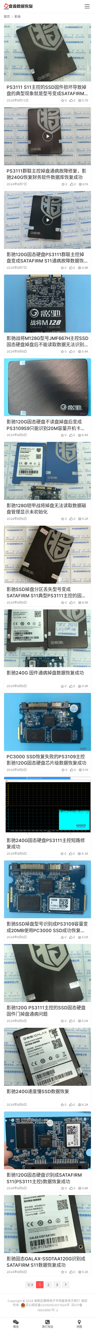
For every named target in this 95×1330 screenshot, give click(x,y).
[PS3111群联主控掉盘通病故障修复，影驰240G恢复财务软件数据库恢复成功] (47, 136)
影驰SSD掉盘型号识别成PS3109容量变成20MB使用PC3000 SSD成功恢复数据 (47, 927)
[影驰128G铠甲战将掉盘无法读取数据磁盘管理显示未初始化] (47, 471)
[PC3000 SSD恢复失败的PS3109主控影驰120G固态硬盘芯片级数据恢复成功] (47, 722)
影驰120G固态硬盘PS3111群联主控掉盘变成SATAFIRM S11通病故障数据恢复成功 (47, 258)
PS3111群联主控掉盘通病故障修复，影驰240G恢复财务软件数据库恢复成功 (46, 174)
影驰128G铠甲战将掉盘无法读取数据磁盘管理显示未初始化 (46, 509)
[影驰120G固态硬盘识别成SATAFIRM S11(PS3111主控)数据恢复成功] (47, 1141)
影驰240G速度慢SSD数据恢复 (38, 1091)
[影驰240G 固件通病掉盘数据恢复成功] (47, 638)
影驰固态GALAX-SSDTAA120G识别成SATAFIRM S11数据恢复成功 (46, 1262)
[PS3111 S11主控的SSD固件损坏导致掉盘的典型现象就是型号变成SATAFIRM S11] (47, 52)
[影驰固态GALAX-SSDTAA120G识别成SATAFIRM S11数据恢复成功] (47, 1224)
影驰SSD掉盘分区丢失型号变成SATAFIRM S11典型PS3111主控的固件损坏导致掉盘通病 (46, 593)
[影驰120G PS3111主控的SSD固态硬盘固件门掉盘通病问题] (47, 973)
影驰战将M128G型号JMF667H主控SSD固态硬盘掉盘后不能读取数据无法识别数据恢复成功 (47, 342)
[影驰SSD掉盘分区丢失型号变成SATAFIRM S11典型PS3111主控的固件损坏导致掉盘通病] (47, 555)
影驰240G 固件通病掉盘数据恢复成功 (45, 673)
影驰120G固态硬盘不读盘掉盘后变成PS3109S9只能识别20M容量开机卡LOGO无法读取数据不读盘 (44, 425)
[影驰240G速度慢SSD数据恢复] (47, 1057)
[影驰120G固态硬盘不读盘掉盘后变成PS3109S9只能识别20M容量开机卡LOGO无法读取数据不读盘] (47, 387)
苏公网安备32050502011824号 (48, 1305)
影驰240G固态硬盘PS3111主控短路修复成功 (46, 843)
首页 (7, 16)
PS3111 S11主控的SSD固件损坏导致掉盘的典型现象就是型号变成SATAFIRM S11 (46, 91)
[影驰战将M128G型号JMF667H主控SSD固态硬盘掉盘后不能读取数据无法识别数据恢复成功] (47, 304)
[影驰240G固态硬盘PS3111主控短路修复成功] (47, 806)
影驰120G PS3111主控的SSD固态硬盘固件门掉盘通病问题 (46, 1011)
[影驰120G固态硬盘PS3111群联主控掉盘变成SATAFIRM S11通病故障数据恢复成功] (47, 220)
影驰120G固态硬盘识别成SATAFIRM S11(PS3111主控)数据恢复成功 (44, 1178)
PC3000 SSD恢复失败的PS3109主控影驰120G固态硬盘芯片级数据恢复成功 (46, 760)
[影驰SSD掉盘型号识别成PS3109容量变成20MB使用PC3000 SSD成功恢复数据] (47, 889)
